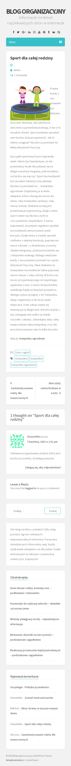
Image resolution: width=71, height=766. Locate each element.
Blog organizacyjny (35, 11)
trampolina (21, 358)
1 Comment (20, 75)
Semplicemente (14, 760)
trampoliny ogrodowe (32, 338)
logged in (30, 488)
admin (16, 70)
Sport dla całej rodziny (38, 724)
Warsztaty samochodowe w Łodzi (51, 388)
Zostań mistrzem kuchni (39, 697)
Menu (12, 42)
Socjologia (16, 687)
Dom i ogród (22, 352)
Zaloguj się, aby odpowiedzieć (43, 467)
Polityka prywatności (37, 687)
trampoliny (37, 358)
